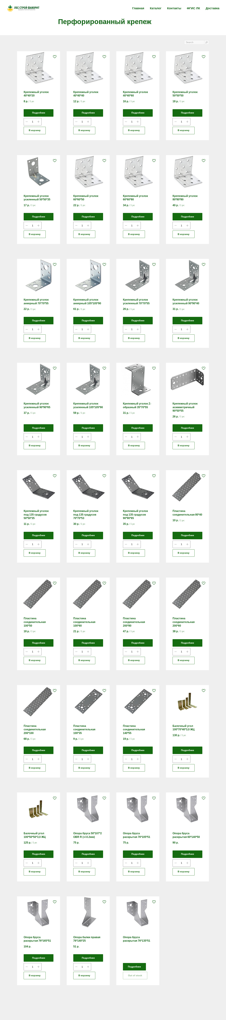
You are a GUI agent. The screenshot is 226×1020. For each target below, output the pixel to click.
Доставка (212, 8)
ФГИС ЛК (193, 8)
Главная (138, 8)
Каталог (155, 8)
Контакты (174, 8)
